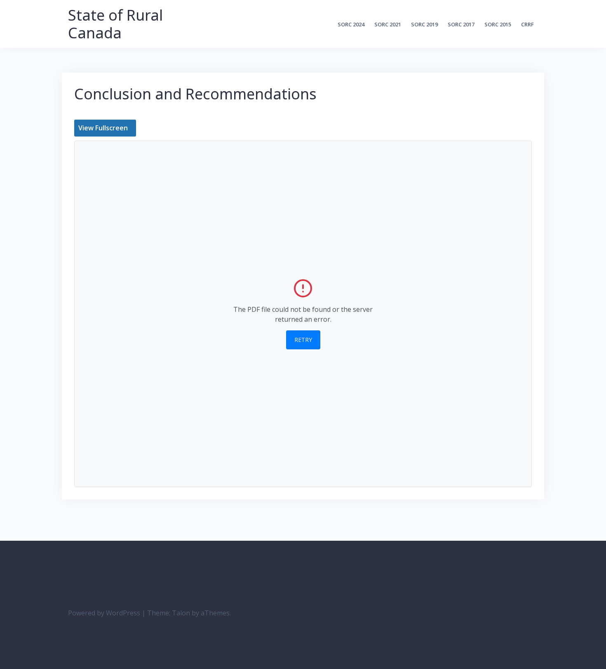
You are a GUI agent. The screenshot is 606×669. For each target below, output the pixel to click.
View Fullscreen (103, 127)
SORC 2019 (424, 24)
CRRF (527, 24)
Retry (303, 340)
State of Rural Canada (115, 24)
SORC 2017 (461, 24)
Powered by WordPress (104, 612)
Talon (181, 612)
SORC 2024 (351, 24)
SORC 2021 (387, 24)
